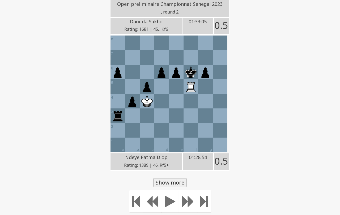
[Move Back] (152, 201)
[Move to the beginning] (136, 201)
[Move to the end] (204, 201)
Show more (170, 182)
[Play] (170, 201)
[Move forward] (188, 201)
